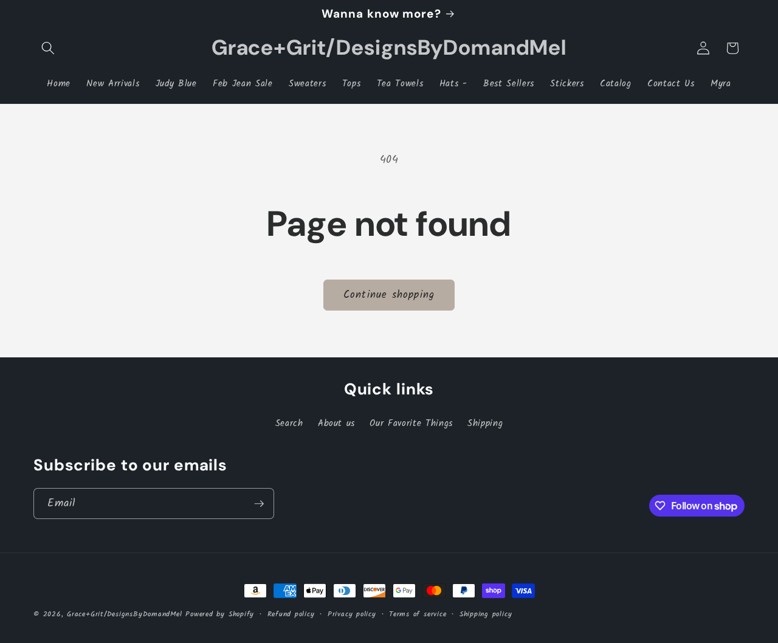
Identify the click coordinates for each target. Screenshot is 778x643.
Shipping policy (486, 614)
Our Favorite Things (411, 423)
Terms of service (417, 614)
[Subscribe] (259, 504)
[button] (48, 48)
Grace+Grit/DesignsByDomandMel (124, 614)
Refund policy (291, 614)
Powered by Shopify (219, 614)
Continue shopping (389, 295)
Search (289, 423)
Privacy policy (352, 614)
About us (336, 423)
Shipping (485, 423)
